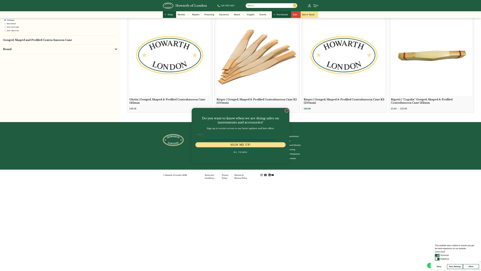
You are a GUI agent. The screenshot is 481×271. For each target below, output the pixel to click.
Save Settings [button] (455, 266)
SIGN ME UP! (240, 144)
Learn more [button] (440, 251)
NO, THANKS (240, 152)
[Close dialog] (286, 110)
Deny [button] (439, 266)
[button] (437, 255)
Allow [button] (471, 266)
